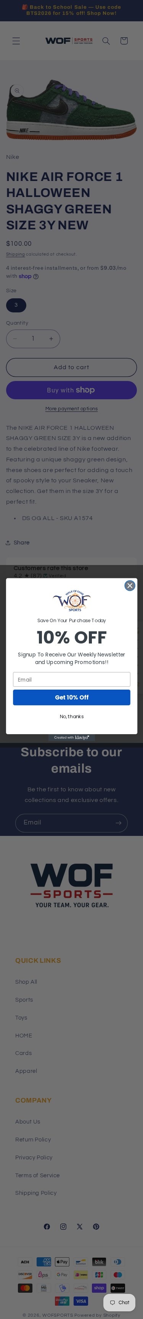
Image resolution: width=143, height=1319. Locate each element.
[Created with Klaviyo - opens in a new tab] (71, 737)
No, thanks (71, 716)
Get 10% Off (71, 697)
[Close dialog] (130, 585)
